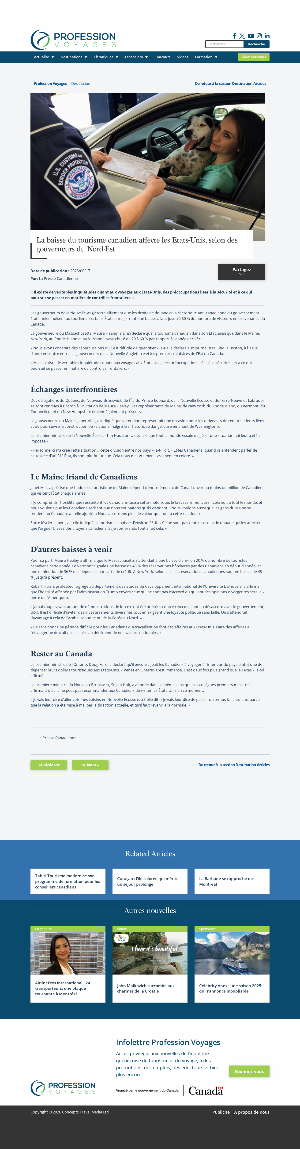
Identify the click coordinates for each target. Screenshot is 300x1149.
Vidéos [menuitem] (182, 56)
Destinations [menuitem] (71, 56)
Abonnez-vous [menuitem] (253, 56)
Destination (80, 83)
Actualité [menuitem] (41, 56)
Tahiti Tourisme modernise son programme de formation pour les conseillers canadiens (67, 881)
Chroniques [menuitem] (103, 56)
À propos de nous (252, 1112)
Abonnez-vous (249, 1071)
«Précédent (49, 765)
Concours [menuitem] (162, 56)
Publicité (221, 1112)
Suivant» (90, 765)
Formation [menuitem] (204, 56)
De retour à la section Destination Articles (230, 83)
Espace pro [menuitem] (134, 56)
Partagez (241, 269)
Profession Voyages (50, 83)
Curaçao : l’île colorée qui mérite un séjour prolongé (148, 881)
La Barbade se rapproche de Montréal (226, 881)
